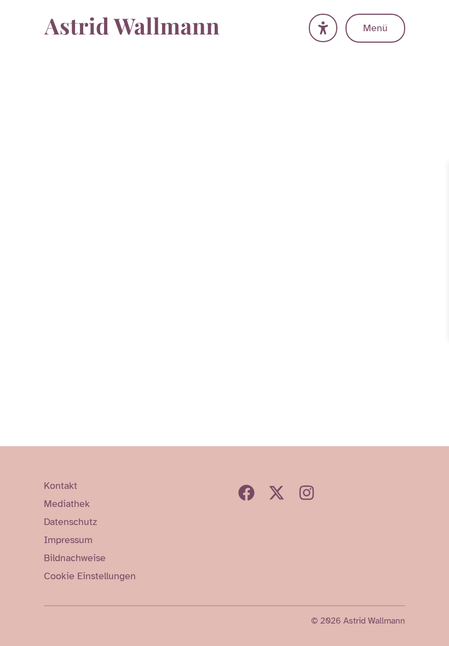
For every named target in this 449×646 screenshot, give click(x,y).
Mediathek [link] (67, 504)
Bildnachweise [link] (75, 558)
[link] (439, 171)
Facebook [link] (246, 492)
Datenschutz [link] (70, 522)
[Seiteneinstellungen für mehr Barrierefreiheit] (323, 28)
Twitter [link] (276, 492)
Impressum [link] (68, 540)
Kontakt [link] (60, 486)
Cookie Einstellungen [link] (90, 576)
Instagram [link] (306, 492)
